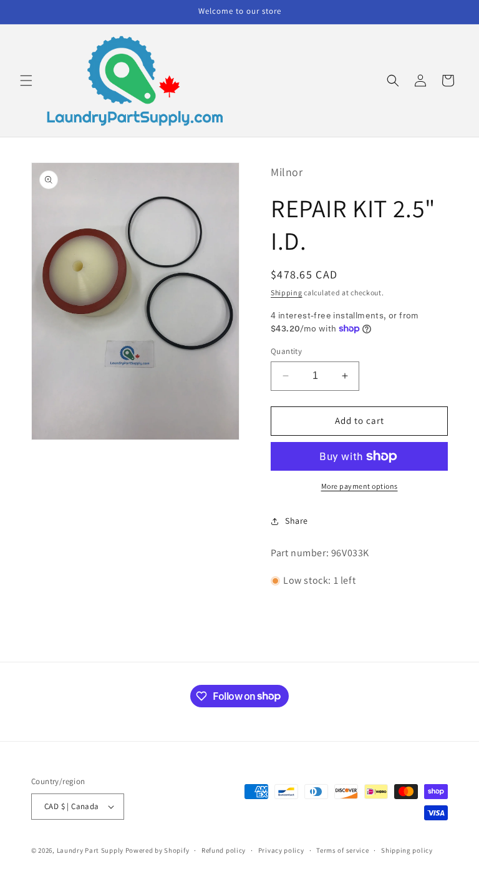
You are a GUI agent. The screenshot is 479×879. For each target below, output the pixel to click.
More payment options (359, 486)
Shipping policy (407, 850)
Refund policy (223, 850)
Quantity (286, 351)
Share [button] (296, 520)
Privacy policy (281, 850)
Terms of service (342, 850)
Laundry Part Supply (91, 850)
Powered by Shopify (157, 850)
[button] (26, 80)
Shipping (286, 292)
